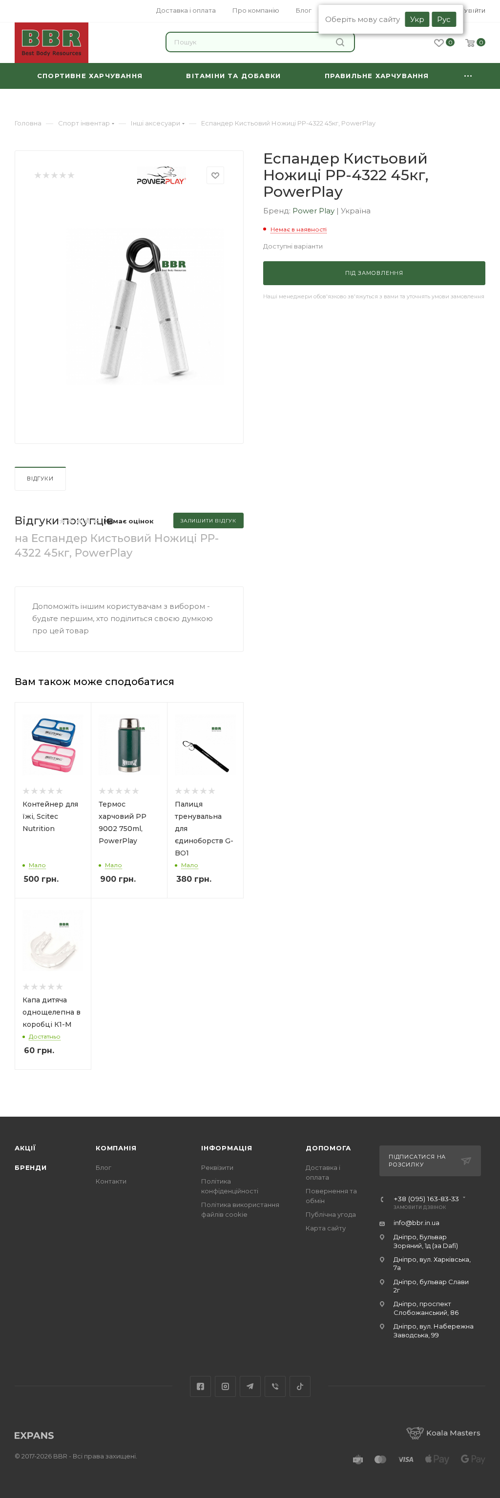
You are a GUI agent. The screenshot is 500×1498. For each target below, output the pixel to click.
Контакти (111, 1181)
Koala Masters (453, 1432)
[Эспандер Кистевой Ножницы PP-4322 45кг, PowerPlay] (145, 306)
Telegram (250, 1386)
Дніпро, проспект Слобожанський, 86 (426, 1308)
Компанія (116, 1148)
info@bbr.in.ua (416, 1223)
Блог (103, 1167)
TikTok (300, 1386)
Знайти (341, 42)
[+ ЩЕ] (468, 76)
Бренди (31, 1167)
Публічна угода (331, 1214)
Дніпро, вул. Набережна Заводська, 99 (434, 1330)
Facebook (200, 1386)
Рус (444, 19)
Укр (417, 19)
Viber (275, 1386)
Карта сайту (326, 1228)
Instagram (225, 1386)
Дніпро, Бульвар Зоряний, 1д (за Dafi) (426, 1241)
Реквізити (217, 1167)
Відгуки (40, 478)
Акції (25, 1148)
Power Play (314, 210)
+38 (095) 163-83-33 (426, 1199)
